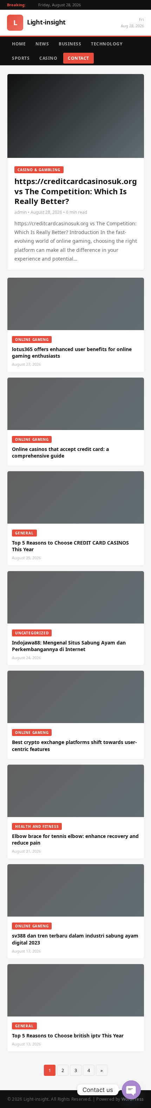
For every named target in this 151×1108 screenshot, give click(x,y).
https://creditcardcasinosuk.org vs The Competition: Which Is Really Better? (75, 191)
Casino (48, 58)
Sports (20, 58)
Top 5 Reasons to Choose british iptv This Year (68, 1035)
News (42, 44)
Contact (78, 58)
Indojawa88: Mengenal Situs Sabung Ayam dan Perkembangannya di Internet (69, 646)
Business (70, 44)
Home (19, 44)
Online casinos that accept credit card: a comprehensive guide (60, 452)
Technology (106, 44)
